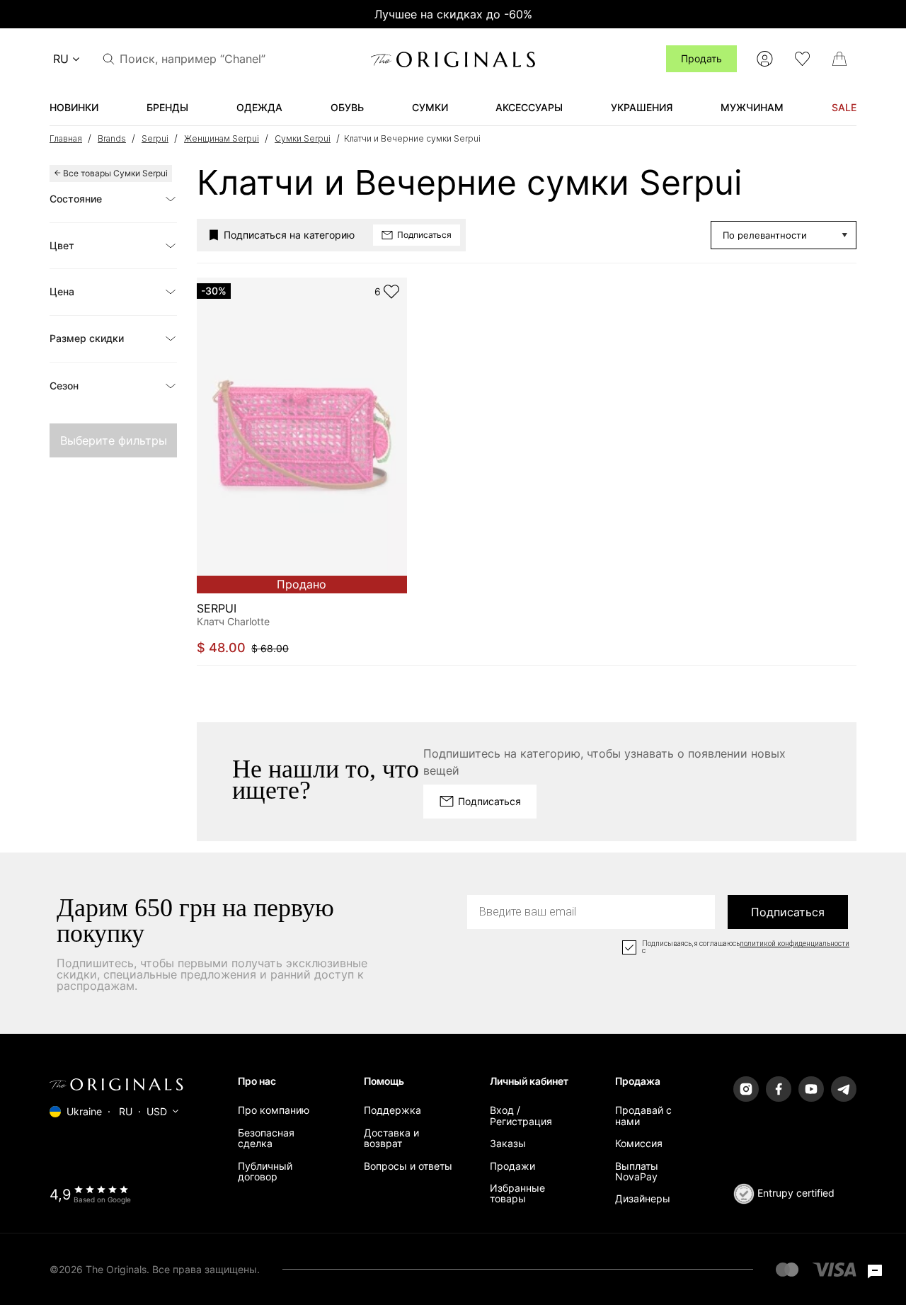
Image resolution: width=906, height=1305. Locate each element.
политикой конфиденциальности (794, 943)
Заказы (508, 1143)
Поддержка (392, 1110)
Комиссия (639, 1143)
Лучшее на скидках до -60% (453, 14)
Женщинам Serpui (221, 138)
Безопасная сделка (266, 1138)
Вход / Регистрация (521, 1115)
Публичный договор (265, 1171)
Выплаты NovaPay (636, 1171)
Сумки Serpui (303, 138)
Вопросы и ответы (408, 1166)
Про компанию (273, 1110)
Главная (66, 138)
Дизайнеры (642, 1198)
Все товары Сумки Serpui (115, 173)
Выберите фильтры (113, 440)
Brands (112, 138)
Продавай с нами (643, 1115)
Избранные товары (517, 1193)
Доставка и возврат (391, 1138)
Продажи (512, 1166)
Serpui (155, 138)
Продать (701, 58)
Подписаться (788, 912)
